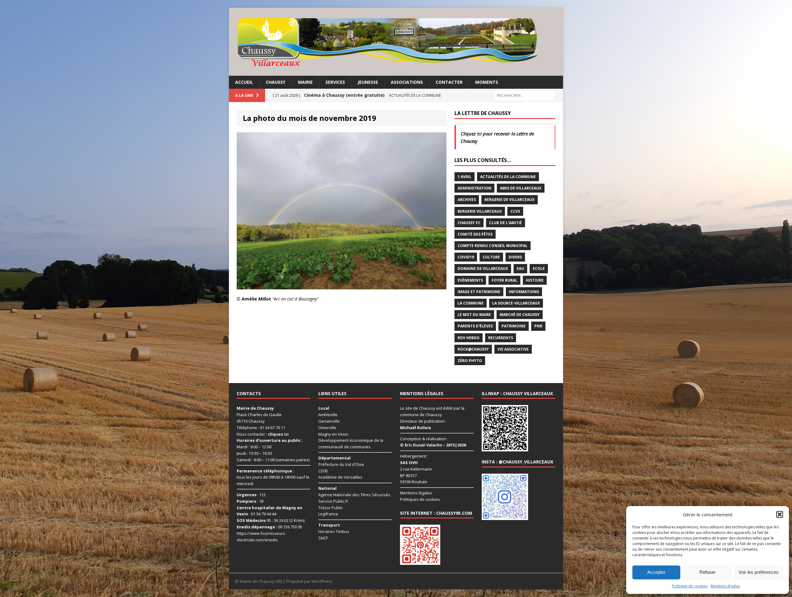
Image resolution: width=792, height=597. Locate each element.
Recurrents (500, 337)
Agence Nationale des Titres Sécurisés (354, 494)
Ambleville (328, 414)
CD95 (323, 471)
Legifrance (328, 514)
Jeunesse (368, 82)
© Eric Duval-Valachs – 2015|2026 (433, 445)
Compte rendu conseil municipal (492, 245)
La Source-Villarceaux (516, 303)
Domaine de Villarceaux (483, 268)
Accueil (244, 82)
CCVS (515, 211)
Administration (474, 188)
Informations (524, 291)
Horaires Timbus (333, 531)
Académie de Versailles (340, 477)
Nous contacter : (263, 434)
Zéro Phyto (470, 360)
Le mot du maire (474, 314)
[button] (780, 514)
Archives (467, 199)
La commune (471, 303)
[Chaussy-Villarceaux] (396, 42)
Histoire (535, 280)
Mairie (305, 82)
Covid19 (466, 257)
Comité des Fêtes (475, 234)
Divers (515, 257)
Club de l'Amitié (505, 222)
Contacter (449, 82)
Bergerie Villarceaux (480, 211)
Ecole (539, 268)
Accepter (656, 572)
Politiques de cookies (420, 499)
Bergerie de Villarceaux (509, 199)
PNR (538, 326)
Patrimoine (513, 326)
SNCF (323, 538)
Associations (407, 82)
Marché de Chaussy (520, 314)
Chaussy (275, 82)
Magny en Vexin (333, 434)
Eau (520, 268)
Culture (491, 257)
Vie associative (513, 349)
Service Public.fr (333, 501)
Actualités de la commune (508, 176)
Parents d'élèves (475, 326)
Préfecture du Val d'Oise (341, 464)
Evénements (470, 280)
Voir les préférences (758, 572)
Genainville (329, 421)
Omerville (327, 427)
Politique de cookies (690, 586)
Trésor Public (330, 507)
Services (335, 82)
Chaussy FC (469, 222)
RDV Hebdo (469, 337)
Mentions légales (725, 586)
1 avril (464, 176)
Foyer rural (504, 280)
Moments (486, 82)
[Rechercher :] (524, 95)
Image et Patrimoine (479, 291)
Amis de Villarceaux (520, 188)
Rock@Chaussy (473, 349)
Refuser (707, 572)
